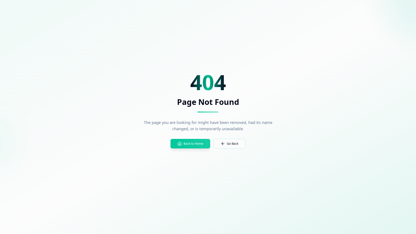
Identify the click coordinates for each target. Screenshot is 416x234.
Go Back (232, 143)
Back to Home (193, 143)
